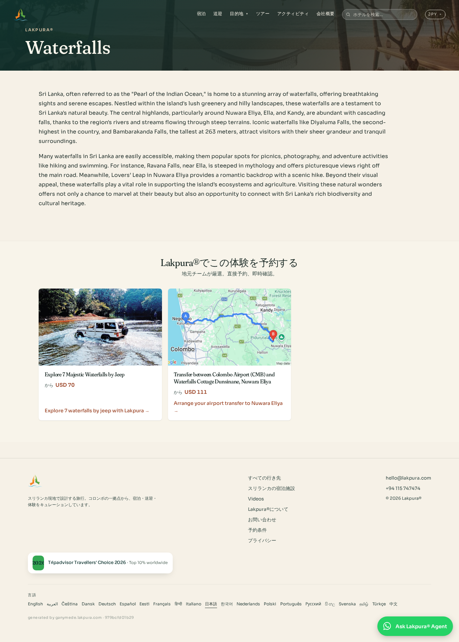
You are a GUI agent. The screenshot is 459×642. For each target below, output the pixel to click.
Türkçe (379, 604)
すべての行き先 (264, 478)
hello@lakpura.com (408, 478)
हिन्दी (178, 604)
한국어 (227, 604)
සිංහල (330, 604)
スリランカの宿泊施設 (271, 488)
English (35, 604)
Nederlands (248, 604)
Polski (270, 604)
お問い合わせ (262, 520)
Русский (313, 604)
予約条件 (257, 530)
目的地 (239, 13)
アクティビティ (293, 13)
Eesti (144, 604)
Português (291, 604)
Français (162, 604)
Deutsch (107, 604)
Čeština (69, 604)
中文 (393, 604)
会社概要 (326, 13)
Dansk (88, 604)
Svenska (347, 604)
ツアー (263, 13)
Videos (256, 499)
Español (128, 604)
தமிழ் (364, 604)
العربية (52, 604)
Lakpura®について (268, 509)
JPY (435, 14)
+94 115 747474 (403, 488)
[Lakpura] (20, 14)
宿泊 (201, 13)
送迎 (217, 13)
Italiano (193, 604)
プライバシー (262, 540)
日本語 (211, 604)
